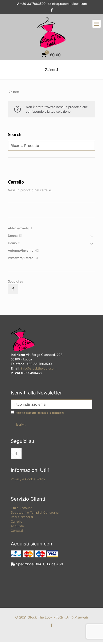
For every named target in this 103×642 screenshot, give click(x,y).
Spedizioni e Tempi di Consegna (34, 512)
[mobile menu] (96, 24)
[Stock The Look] (51, 32)
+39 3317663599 (33, 4)
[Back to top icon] (93, 632)
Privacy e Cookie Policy (28, 479)
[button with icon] (13, 289)
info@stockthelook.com (69, 4)
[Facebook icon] (51, 10)
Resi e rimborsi (22, 517)
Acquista (17, 526)
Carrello (16, 521)
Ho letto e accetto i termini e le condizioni (40, 412)
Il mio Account (21, 508)
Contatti (17, 530)
